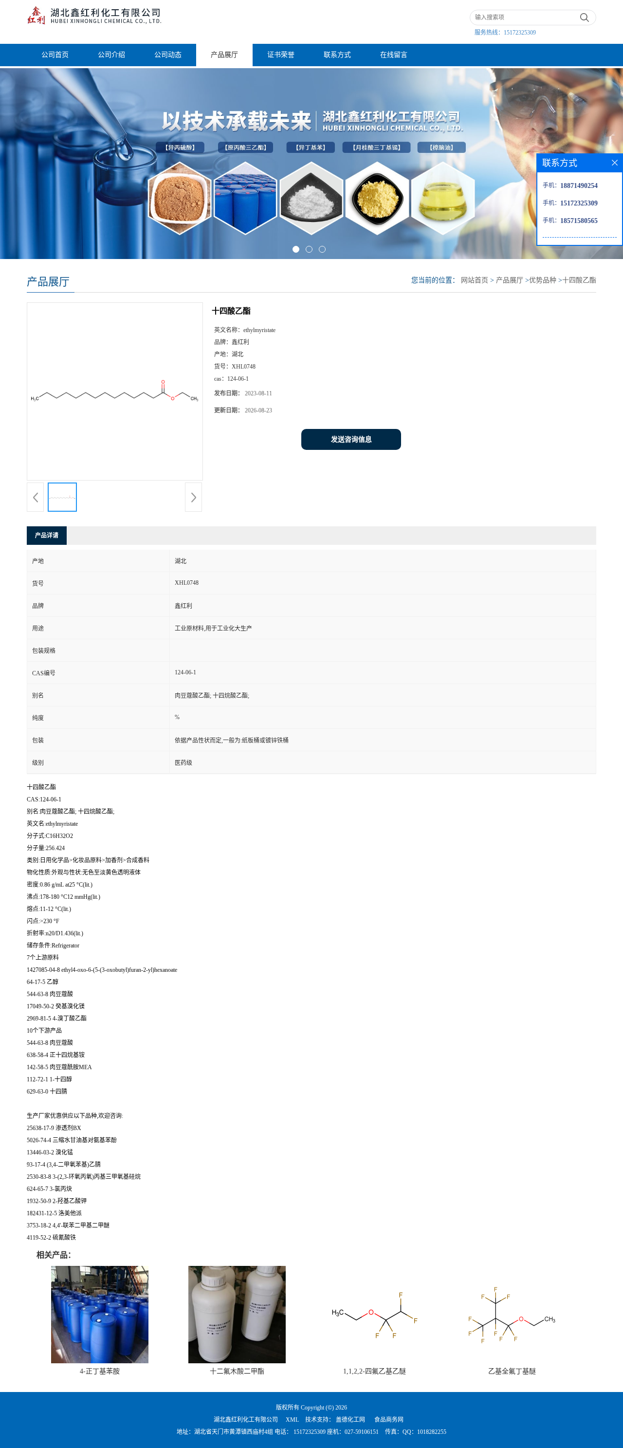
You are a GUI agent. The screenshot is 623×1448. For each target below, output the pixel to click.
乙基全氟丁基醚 (512, 1371)
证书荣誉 (280, 54)
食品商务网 (388, 1419)
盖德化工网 (350, 1419)
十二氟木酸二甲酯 (237, 1371)
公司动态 (168, 54)
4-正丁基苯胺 (100, 1371)
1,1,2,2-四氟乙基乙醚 (374, 1371)
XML (292, 1419)
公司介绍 (111, 54)
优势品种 (542, 280)
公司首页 (55, 54)
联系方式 (337, 54)
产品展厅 (224, 54)
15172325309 (520, 32)
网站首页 (474, 280)
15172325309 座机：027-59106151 (335, 1432)
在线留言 (393, 54)
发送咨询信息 (351, 439)
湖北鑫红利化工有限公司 (246, 1419)
